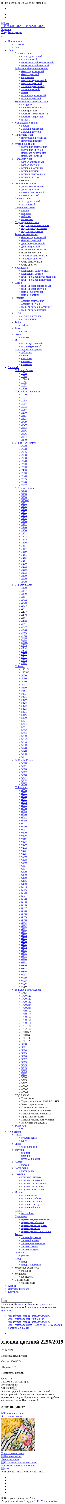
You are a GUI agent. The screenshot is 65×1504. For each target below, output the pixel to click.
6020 (24, 808)
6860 (24, 965)
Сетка (18, 313)
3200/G (25, 500)
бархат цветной (30, 164)
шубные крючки (30, 1158)
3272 (24, 566)
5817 (24, 772)
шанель (25, 119)
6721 (24, 929)
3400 (24, 575)
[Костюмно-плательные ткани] (19, 1462)
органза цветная (30, 303)
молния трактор (30, 1204)
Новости (19, 44)
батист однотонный (32, 71)
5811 (23, 766)
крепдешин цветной (32, 273)
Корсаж (19, 1161)
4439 (24, 615)
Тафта (18, 322)
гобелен (25, 125)
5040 (24, 681)
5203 (24, 693)
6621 (24, 896)
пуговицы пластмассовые (36, 1231)
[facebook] (9, 14)
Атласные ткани (24, 53)
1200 (24, 388)
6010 (24, 796)
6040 (24, 814)
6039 (24, 811)
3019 (24, 1062)
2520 (24, 476)
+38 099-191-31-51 (12, 26)
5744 (24, 732)
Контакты (13, 1291)
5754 (24, 742)
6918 (24, 974)
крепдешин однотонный (35, 270)
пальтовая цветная (31, 140)
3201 (24, 503)
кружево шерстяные (32, 1186)
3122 (24, 1074)
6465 (24, 880)
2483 (24, 415)
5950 (24, 754)
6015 (24, 802)
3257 (24, 545)
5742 (24, 729)
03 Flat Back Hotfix (25, 442)
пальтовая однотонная (33, 137)
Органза (19, 297)
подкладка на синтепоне (35, 225)
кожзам (25, 337)
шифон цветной (30, 294)
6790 (24, 959)
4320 (24, 603)
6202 (24, 847)
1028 (24, 373)
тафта (24, 325)
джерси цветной (30, 246)
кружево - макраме (32, 1177)
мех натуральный (31, 346)
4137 (24, 590)
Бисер (18, 1143)
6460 (24, 877)
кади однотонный (31, 107)
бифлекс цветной (31, 240)
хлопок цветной (30, 89)
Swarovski (13, 367)
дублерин (26, 352)
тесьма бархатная (31, 1237)
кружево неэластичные (34, 1183)
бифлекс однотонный (33, 237)
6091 (24, 829)
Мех (17, 340)
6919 (24, 977)
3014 (24, 1050)
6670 (24, 911)
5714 (24, 723)
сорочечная (27, 77)
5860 (24, 784)
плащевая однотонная (33, 152)
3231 (24, 524)
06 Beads (19, 666)
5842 (24, 781)
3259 (24, 551)
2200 (24, 412)
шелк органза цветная (33, 309)
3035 (24, 1068)
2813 (24, 427)
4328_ (24, 642)
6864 (24, 968)
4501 (24, 624)
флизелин (26, 364)
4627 (24, 639)
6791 (24, 962)
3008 (24, 1044)
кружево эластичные (33, 1189)
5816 (24, 769)
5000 (24, 675)
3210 (24, 509)
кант (23, 1140)
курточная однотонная (34, 146)
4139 (24, 593)
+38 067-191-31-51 (34, 26)
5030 (24, 678)
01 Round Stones (24, 370)
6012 (24, 799)
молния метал (29, 1195)
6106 (24, 835)
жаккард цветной (31, 131)
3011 (23, 1047)
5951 (24, 757)
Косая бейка (21, 1167)
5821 (24, 778)
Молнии (19, 1192)
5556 (24, 714)
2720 (24, 424)
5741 (24, 726)
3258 (24, 548)
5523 (24, 708)
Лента (18, 1134)
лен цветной (28, 204)
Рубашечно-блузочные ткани (31, 68)
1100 (23, 382)
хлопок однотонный (32, 86)
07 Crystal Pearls (23, 760)
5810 (24, 763)
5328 (24, 702)
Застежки (20, 1149)
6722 (24, 932)
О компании (15, 41)
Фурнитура (14, 1131)
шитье (24, 92)
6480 (24, 883)
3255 (24, 539)
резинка (25, 1255)
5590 (24, 717)
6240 (24, 862)
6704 (24, 923)
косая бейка (27, 1170)
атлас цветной (29, 59)
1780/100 (26, 1010)
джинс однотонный (32, 186)
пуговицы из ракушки (34, 1225)
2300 (24, 467)
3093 (24, 1071)
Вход (4, 32)
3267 (24, 560)
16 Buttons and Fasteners (28, 989)
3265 (24, 557)
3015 (24, 1053)
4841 (24, 657)
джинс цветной (30, 189)
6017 (24, 805)
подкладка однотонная (34, 228)
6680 (24, 914)
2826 (24, 433)
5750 (24, 735)
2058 (24, 403)
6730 (24, 941)
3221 (24, 512)
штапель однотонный (33, 95)
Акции (12, 1285)
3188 (24, 494)
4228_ (24, 630)
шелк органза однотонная (35, 306)
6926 (24, 983)
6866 (24, 971)
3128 (24, 491)
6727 (24, 938)
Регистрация (15, 32)
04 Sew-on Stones (24, 488)
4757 (24, 654)
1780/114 (26, 1013)
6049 (24, 820)
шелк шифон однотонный (36, 285)
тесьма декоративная (33, 1243)
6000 (24, 790)
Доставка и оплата (18, 1288)
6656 (24, 905)
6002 (24, 793)
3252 (24, 533)
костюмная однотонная (34, 113)
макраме (26, 213)
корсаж (25, 1164)
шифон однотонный (32, 291)
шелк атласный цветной (35, 65)
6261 (24, 865)
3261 (24, 554)
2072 (24, 406)
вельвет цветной (30, 177)
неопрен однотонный (33, 249)
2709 (24, 421)
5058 (24, 684)
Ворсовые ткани (24, 158)
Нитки (18, 1210)
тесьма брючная (30, 1240)
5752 (24, 738)
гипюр (25, 210)
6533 (24, 887)
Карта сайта (50, 1501)
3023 (24, 1065)
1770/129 (26, 995)
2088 (24, 409)
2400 (24, 470)
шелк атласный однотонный (37, 62)
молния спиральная (32, 1201)
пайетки (26, 216)
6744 (24, 950)
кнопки (25, 1152)
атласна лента (29, 1137)
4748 (24, 651)
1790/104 (26, 1019)
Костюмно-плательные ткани (31, 101)
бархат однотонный (32, 161)
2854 (24, 436)
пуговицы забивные (32, 1222)
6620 (24, 893)
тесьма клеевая (29, 1246)
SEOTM (38, 1501)
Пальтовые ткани (24, 134)
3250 (24, 530)
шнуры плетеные (31, 1264)
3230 (24, 521)
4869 (24, 660)
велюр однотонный (32, 167)
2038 (24, 454)
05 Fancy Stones (23, 584)
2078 (24, 461)
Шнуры (19, 1258)
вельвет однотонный (33, 174)
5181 (24, 690)
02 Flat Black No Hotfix (27, 391)
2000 (24, 394)
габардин (26, 104)
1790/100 (26, 1016)
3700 (24, 581)
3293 (24, 572)
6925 (24, 980)
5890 (24, 745)
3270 (24, 563)
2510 (24, 473)
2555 (24, 479)
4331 (24, 609)
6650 (24, 902)
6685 (24, 917)
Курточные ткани (25, 143)
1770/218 (26, 1007)
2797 (24, 485)
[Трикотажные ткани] (18, 1450)
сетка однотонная (31, 316)
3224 (24, 518)
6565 (24, 890)
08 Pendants (21, 787)
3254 (24, 536)
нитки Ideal (27, 1213)
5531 (24, 711)
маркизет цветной (31, 83)
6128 (24, 841)
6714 (24, 926)
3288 (24, 569)
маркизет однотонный (34, 80)
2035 (24, 400)
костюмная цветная (32, 116)
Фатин (18, 328)
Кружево (20, 1174)
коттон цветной (30, 195)
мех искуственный (32, 343)
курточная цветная (32, 149)
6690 (24, 920)
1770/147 (26, 1001)
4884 (24, 663)
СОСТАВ (6, 1378)
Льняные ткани (23, 198)
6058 (24, 823)
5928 (24, 748)
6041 (24, 817)
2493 (24, 418)
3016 (24, 1056)
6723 (24, 935)
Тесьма (18, 1234)
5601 (24, 720)
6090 (24, 826)
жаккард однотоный (32, 128)
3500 (24, 578)
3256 (24, 542)
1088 (24, 376)
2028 (24, 397)
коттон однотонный (32, 192)
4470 (24, 621)
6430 (24, 874)
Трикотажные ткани (26, 234)
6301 (24, 868)
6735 (24, 947)
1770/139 (26, 998)
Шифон (19, 282)
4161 (24, 596)
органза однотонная (32, 300)
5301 (24, 696)
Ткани (11, 50)
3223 (24, 515)
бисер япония (29, 1146)
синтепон (26, 358)
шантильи (27, 219)
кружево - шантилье (32, 1180)
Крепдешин (21, 267)
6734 (24, 944)
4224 (24, 600)
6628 (24, 899)
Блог (17, 47)
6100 (24, 832)
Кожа (18, 334)
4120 (24, 587)
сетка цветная (29, 319)
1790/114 (26, 1022)
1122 (23, 385)
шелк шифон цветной (33, 288)
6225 (24, 853)
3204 (24, 506)
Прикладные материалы (28, 349)
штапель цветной (31, 98)
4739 (24, 645)
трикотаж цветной (31, 258)
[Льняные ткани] (11, 1456)
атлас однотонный (31, 56)
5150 (24, 687)
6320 (24, 871)
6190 (24, 844)
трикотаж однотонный (34, 255)
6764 (24, 956)
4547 (24, 627)
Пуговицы (21, 1216)
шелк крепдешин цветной (36, 279)
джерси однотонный (33, 243)
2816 (24, 430)
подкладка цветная (32, 231)
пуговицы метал (30, 1228)
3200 (24, 497)
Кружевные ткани (25, 207)
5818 (24, 775)
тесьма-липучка (30, 1249)
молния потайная (31, 1198)
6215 (24, 850)
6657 (24, 908)
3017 (24, 1059)
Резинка (19, 1252)
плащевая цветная (31, 155)
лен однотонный (30, 201)
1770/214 (26, 1004)
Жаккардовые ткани (26, 122)
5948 (24, 751)
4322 (24, 606)
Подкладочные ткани (27, 222)
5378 (24, 705)
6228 (24, 859)
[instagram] (9, 17)
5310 (24, 699)
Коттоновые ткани (25, 183)
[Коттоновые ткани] (13, 1413)
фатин (24, 331)
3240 (24, 527)
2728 (24, 482)
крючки (25, 1155)
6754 (24, 953)
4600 (24, 636)
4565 (24, 633)
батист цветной (30, 74)
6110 (23, 838)
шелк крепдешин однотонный (38, 276)
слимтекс (26, 361)
